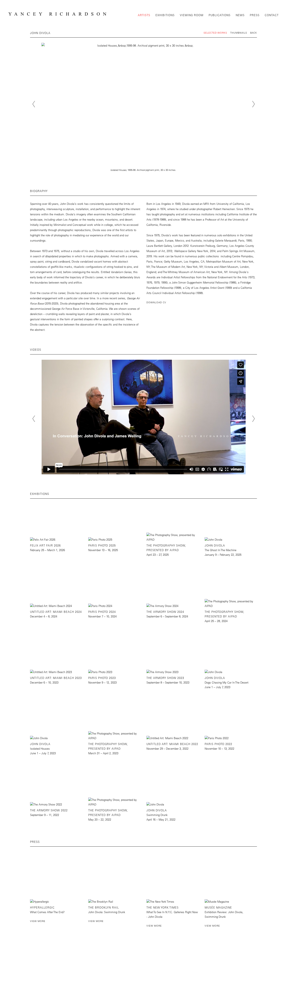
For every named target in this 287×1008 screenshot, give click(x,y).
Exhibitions (165, 15)
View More (37, 921)
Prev (33, 104)
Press (254, 15)
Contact (272, 15)
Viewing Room (191, 15)
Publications (219, 15)
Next (253, 104)
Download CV (156, 302)
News (240, 15)
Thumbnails (238, 32)
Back (253, 32)
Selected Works (215, 32)
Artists (144, 15)
